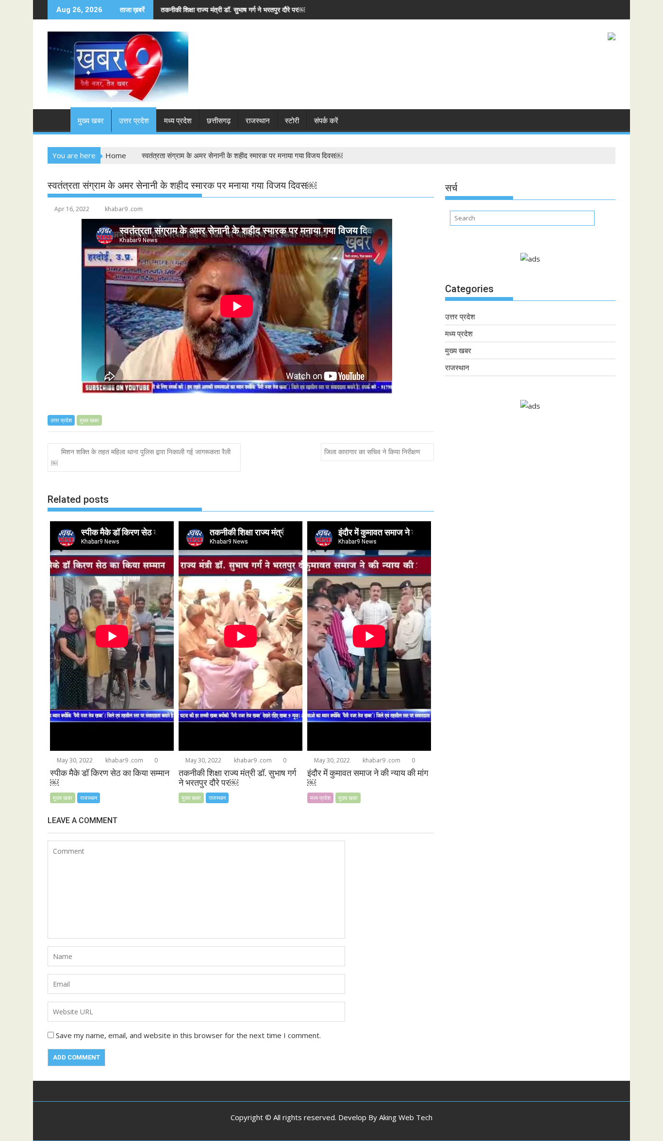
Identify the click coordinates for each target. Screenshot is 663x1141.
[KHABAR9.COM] (57, 119)
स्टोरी (292, 120)
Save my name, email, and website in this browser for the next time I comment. (188, 1035)
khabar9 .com (124, 209)
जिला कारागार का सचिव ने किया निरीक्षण (372, 451)
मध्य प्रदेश (178, 120)
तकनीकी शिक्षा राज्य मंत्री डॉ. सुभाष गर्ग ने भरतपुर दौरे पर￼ (183, 9)
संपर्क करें (326, 120)
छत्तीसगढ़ (219, 120)
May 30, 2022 (74, 760)
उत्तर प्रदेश (134, 120)
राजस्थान (258, 120)
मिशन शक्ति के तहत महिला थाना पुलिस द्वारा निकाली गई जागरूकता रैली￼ (141, 457)
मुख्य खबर (91, 120)
